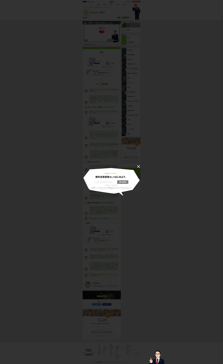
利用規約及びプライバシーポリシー (113, 187)
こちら (124, 188)
